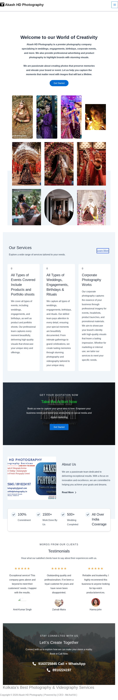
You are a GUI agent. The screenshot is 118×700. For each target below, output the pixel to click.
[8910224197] (59, 670)
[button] (59, 83)
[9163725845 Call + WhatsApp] (59, 664)
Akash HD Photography (24, 5)
